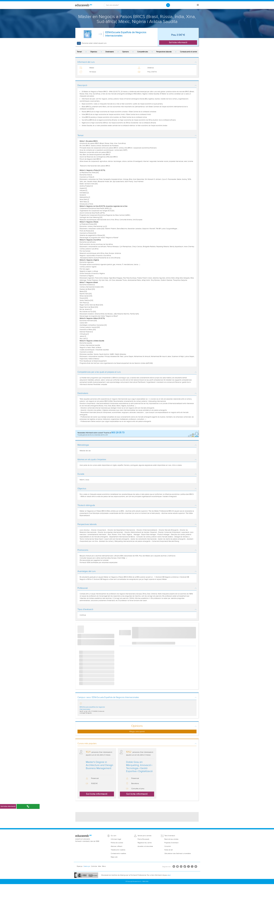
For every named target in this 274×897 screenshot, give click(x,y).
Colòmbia (94, 866)
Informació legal (116, 839)
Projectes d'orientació (171, 843)
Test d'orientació (169, 836)
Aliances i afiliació (116, 846)
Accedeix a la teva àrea (145, 846)
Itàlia (99, 866)
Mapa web (114, 857)
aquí (169, 875)
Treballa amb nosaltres (118, 850)
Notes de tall (168, 850)
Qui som (113, 836)
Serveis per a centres (144, 836)
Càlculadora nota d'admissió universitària (177, 853)
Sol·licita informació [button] (178, 42)
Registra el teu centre (145, 843)
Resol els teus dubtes (171, 839)
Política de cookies (117, 843)
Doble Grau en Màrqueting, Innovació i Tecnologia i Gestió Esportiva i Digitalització (139, 767)
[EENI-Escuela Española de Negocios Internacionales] (87, 34)
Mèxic (104, 866)
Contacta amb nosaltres (118, 853)
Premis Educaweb (143, 839)
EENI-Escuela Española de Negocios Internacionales (125, 34)
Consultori (167, 846)
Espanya (79, 866)
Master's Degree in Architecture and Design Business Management (99, 765)
